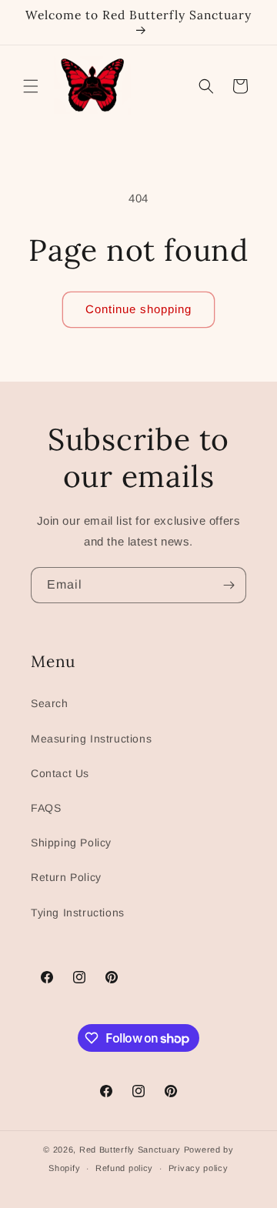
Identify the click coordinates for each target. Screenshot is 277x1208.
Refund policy (124, 1168)
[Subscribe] (228, 585)
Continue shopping (138, 308)
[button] (31, 86)
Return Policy (66, 877)
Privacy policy (199, 1168)
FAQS (46, 808)
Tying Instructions (78, 912)
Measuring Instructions (91, 738)
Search (49, 703)
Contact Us (60, 773)
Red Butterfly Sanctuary (130, 1149)
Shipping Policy (71, 842)
